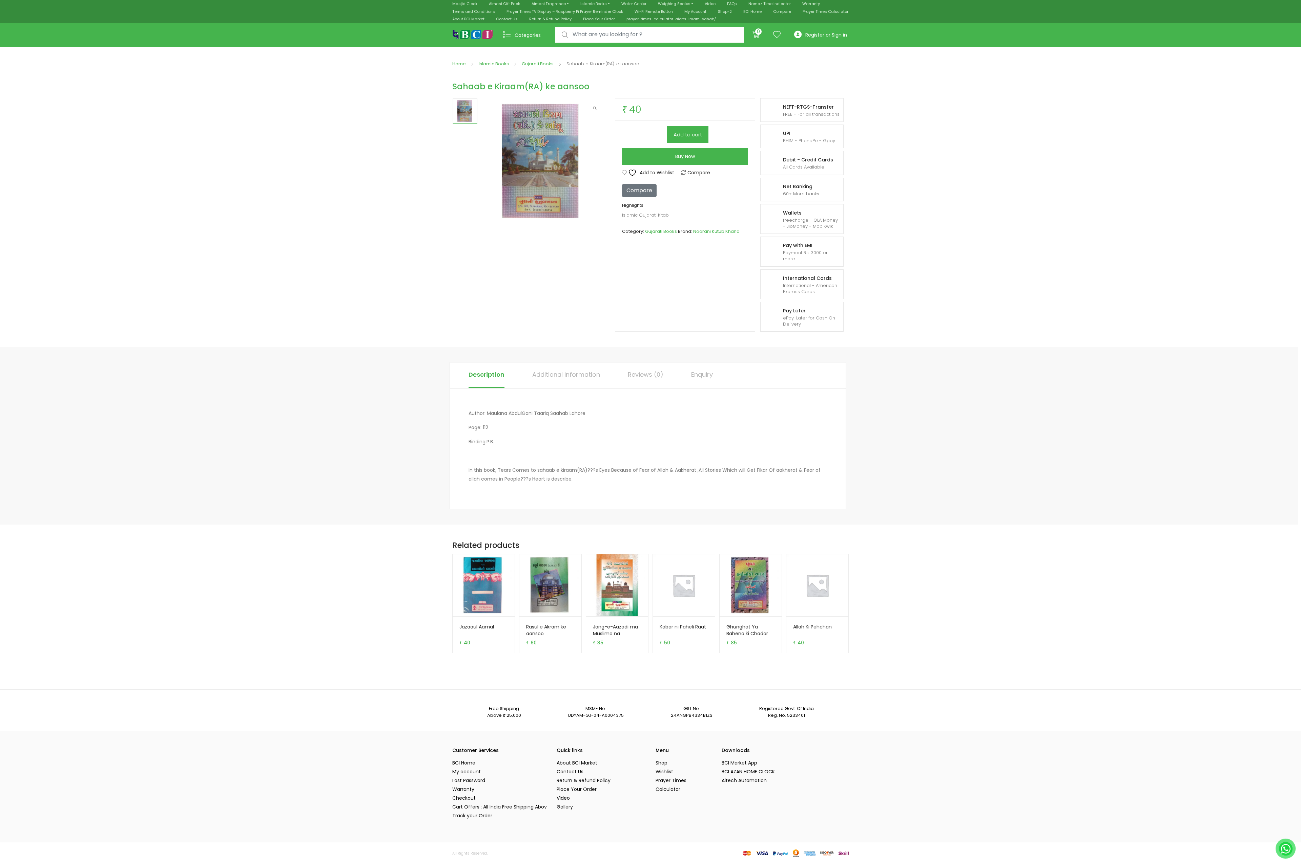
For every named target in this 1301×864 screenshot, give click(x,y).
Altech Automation (744, 780)
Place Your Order (599, 19)
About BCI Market (468, 19)
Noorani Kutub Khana (716, 231)
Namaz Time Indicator (769, 3)
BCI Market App (739, 762)
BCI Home (752, 11)
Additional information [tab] (566, 374)
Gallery (565, 806)
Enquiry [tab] (702, 374)
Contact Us (507, 19)
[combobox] (649, 35)
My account (466, 771)
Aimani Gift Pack (504, 3)
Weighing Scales (674, 3)
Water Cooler (633, 3)
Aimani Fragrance (549, 3)
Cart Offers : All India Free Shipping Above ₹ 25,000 (499, 806)
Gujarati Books (538, 64)
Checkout (464, 798)
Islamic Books (593, 3)
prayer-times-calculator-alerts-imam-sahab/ (671, 19)
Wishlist (664, 771)
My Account (695, 11)
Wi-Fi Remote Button (654, 11)
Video (710, 3)
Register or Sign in (826, 34)
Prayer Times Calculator (825, 11)
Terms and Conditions (473, 11)
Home (459, 64)
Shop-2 (725, 11)
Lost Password (468, 780)
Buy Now (685, 156)
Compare (782, 11)
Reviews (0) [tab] (645, 374)
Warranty (811, 3)
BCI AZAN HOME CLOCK (748, 771)
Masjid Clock (464, 3)
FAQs (732, 3)
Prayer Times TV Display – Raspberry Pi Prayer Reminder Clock (565, 11)
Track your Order (472, 815)
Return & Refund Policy (550, 19)
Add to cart (688, 134)
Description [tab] (486, 374)
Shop (661, 762)
